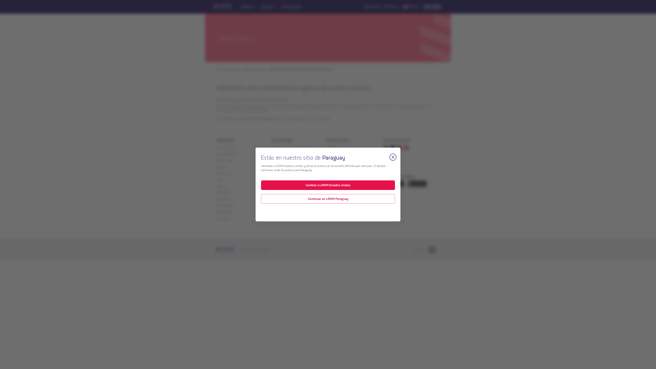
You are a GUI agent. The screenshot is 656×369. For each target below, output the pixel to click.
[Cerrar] (393, 157)
